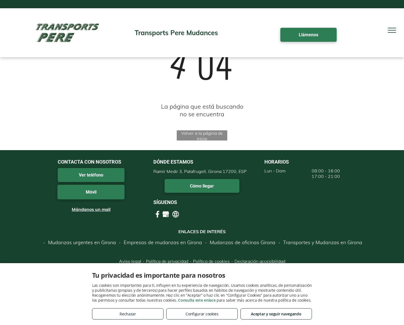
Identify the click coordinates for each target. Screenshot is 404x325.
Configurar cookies (202, 313)
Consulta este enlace (196, 300)
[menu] (392, 30)
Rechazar (128, 313)
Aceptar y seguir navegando (276, 313)
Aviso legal (130, 261)
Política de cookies (211, 261)
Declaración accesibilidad (259, 261)
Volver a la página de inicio (202, 135)
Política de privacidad (167, 261)
